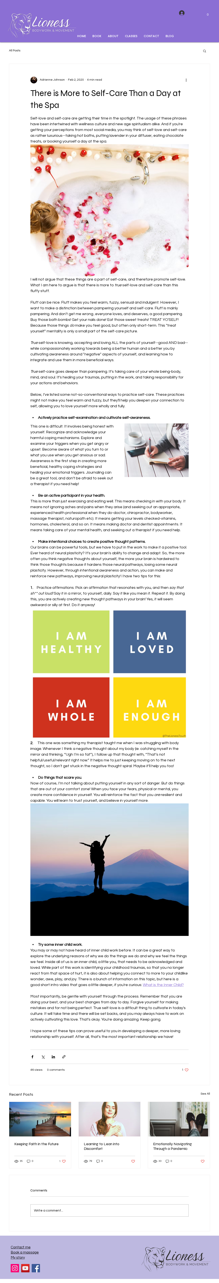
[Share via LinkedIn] (53, 1057)
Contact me (21, 1247)
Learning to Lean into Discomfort (101, 1146)
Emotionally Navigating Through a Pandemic (172, 1146)
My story (18, 1258)
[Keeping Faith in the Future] (40, 1119)
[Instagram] (15, 1268)
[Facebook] (36, 1268)
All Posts (14, 50)
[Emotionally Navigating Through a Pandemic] (179, 1119)
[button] (207, 13)
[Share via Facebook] (32, 1057)
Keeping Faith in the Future (36, 1144)
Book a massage (25, 1252)
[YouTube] (25, 1268)
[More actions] (186, 80)
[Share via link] (64, 1057)
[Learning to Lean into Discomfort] (110, 1119)
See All (205, 1093)
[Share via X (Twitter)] (43, 1057)
